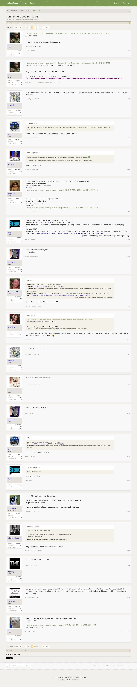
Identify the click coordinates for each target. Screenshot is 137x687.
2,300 (20, 53)
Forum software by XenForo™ (68, 677)
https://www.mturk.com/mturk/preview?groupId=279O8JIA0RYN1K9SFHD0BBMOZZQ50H (62, 208)
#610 (128, 339)
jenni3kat (28, 256)
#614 (128, 456)
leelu (26, 51)
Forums (33, 3)
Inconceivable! (29, 306)
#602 (128, 82)
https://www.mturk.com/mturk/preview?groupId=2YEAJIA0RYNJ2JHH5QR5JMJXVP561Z (60, 625)
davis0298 (28, 597)
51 (43, 27)
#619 (128, 597)
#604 (128, 138)
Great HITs (17, 19)
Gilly (26, 240)
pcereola (27, 212)
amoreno (28, 339)
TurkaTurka (28, 384)
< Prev (16, 27)
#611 (128, 354)
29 (26, 27)
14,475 (20, 269)
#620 (128, 631)
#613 (128, 413)
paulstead (28, 169)
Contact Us (105, 666)
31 (32, 27)
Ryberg (27, 565)
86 (21, 545)
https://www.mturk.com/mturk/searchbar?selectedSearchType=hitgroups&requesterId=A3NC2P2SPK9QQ (61, 319)
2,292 (20, 515)
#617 (128, 551)
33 (38, 27)
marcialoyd (28, 99)
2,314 (20, 397)
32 (35, 27)
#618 (128, 565)
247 (20, 608)
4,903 (20, 579)
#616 (128, 511)
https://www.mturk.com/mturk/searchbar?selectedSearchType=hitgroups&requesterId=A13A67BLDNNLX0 (67, 33)
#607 (128, 240)
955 (21, 200)
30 (29, 27)
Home (24, 3)
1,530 (20, 141)
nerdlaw (30, 19)
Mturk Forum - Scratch (20, 666)
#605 (128, 169)
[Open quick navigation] (129, 11)
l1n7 (26, 631)
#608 (128, 256)
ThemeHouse (74, 679)
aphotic (27, 138)
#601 (128, 51)
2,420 (20, 638)
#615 (128, 480)
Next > (48, 27)
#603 (128, 99)
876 (21, 334)
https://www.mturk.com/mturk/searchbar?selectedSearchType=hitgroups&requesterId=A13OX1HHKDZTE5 (67, 63)
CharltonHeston (30, 551)
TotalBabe (28, 511)
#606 (128, 212)
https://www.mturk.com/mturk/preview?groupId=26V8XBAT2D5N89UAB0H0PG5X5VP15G (61, 190)
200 (21, 112)
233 (21, 240)
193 (21, 299)
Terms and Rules (122, 666)
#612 (128, 384)
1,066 (20, 171)
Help (112, 666)
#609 (128, 306)
